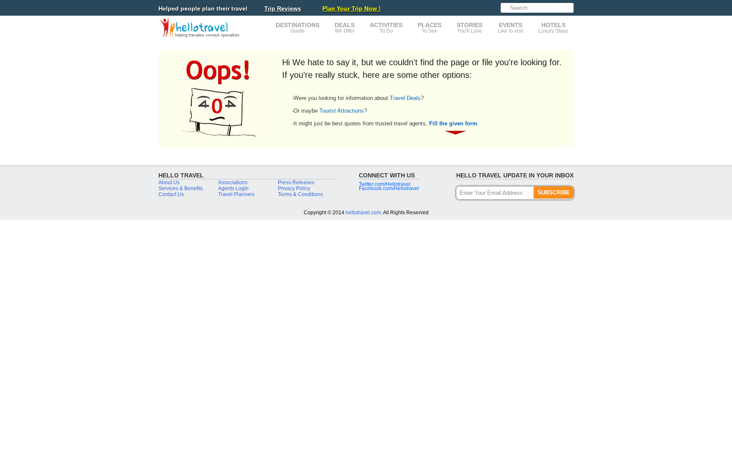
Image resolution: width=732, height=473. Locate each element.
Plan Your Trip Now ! (351, 8)
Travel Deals (405, 98)
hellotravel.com (363, 213)
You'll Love (469, 28)
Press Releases (296, 182)
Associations (232, 182)
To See (429, 28)
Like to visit (510, 28)
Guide (297, 28)
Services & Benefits (180, 188)
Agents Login (233, 188)
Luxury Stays (553, 28)
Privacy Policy (294, 188)
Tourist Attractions (341, 111)
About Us (169, 182)
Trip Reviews (282, 8)
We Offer (345, 28)
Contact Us (171, 194)
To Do (386, 28)
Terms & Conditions (300, 194)
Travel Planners (236, 194)
